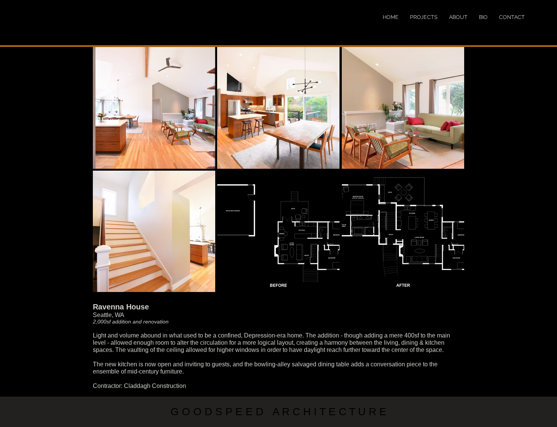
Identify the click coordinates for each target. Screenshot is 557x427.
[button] (154, 108)
